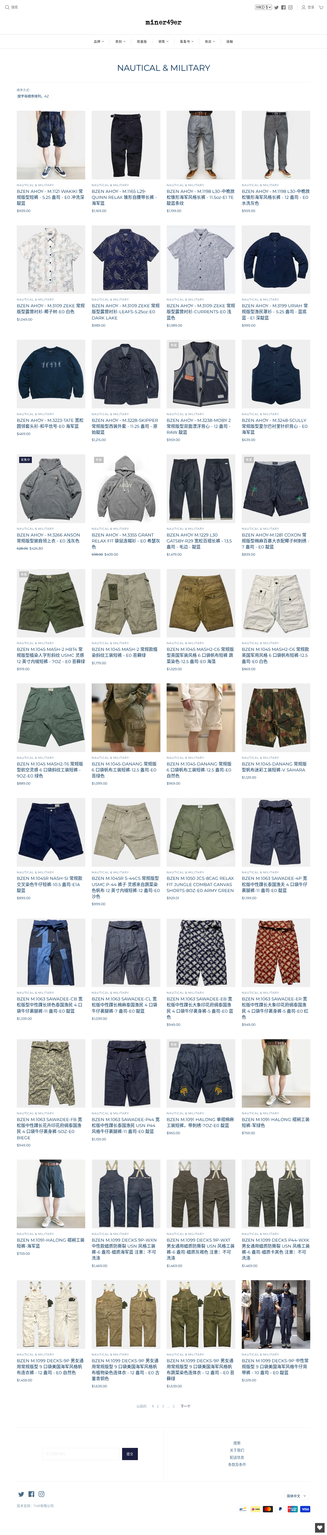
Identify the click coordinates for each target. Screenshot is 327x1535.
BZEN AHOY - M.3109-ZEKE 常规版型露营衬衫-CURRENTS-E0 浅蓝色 (201, 311)
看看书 (185, 41)
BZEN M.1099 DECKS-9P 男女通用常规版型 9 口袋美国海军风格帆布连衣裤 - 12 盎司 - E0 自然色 (50, 1366)
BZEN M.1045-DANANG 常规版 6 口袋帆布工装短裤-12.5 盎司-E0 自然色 (199, 770)
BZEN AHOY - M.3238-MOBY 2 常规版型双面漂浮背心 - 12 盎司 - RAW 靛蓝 (199, 426)
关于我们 (237, 1450)
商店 (208, 41)
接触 (229, 41)
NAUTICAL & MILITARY (35, 185)
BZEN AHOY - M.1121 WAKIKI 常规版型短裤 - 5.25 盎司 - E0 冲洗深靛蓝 (50, 197)
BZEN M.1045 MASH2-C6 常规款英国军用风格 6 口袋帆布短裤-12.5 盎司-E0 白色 (275, 655)
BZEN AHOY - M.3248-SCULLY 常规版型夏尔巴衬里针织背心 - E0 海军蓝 (275, 426)
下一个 (185, 1406)
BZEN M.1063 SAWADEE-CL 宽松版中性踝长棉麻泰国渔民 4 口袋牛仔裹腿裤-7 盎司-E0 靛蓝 (124, 1005)
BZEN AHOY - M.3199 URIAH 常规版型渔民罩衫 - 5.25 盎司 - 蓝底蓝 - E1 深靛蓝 (275, 311)
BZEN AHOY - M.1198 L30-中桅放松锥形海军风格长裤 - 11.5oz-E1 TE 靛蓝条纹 (201, 197)
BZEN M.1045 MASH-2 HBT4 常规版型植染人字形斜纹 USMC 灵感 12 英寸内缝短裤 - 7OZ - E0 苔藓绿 (51, 655)
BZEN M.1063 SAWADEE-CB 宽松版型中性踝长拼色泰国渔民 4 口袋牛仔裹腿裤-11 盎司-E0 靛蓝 (50, 1005)
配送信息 (237, 1457)
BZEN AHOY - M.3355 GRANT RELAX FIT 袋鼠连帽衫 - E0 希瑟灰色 (126, 541)
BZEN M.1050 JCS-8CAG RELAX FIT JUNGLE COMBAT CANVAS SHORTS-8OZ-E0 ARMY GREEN (200, 884)
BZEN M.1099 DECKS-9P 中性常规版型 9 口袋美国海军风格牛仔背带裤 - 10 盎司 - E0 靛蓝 (275, 1366)
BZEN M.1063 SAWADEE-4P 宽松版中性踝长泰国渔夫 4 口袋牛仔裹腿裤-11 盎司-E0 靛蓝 (274, 884)
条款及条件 (237, 1464)
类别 (118, 41)
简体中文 (293, 1496)
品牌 (97, 41)
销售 (161, 41)
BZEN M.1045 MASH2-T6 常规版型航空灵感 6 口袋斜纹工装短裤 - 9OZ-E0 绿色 (50, 770)
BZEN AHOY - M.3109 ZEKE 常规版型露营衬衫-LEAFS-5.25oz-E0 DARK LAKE (126, 311)
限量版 (142, 41)
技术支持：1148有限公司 (35, 1506)
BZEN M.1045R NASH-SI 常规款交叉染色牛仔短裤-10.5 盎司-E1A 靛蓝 (49, 884)
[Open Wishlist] (320, 1528)
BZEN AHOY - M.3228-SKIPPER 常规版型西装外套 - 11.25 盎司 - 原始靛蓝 (125, 426)
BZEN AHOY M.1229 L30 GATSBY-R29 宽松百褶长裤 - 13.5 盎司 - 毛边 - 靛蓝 (199, 541)
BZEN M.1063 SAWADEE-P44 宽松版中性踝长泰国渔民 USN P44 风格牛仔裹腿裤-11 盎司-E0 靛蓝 (126, 1125)
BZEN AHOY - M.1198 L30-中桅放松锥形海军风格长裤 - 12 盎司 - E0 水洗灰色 (276, 197)
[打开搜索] (7, 7)
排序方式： (24, 90)
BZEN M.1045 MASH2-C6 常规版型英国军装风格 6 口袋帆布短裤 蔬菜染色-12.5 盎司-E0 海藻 (200, 655)
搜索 (14, 7)
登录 (311, 7)
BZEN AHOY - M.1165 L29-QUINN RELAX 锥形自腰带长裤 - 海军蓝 (124, 197)
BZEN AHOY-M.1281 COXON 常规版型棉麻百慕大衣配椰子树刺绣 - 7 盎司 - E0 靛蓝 (275, 541)
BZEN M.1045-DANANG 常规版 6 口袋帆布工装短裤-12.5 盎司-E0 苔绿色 (124, 770)
